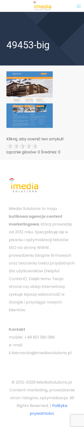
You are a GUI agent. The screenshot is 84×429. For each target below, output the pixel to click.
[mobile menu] (78, 6)
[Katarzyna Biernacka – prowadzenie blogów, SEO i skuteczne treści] (42, 6)
